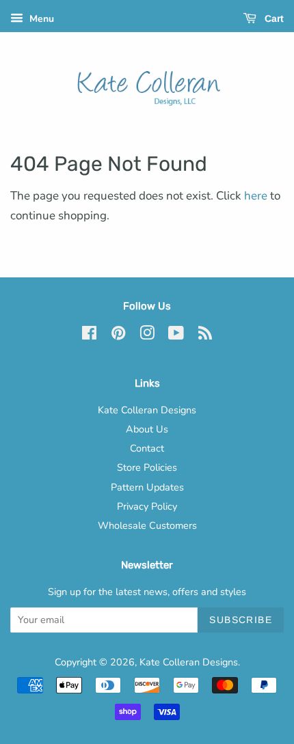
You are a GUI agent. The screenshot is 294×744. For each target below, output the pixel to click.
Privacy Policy (147, 506)
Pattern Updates (147, 487)
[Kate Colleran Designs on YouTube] (176, 335)
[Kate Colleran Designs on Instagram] (147, 335)
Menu (40, 18)
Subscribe (240, 619)
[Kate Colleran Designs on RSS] (205, 335)
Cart (273, 18)
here (255, 196)
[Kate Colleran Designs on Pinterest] (118, 335)
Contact (147, 448)
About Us (147, 429)
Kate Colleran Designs (147, 410)
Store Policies (147, 467)
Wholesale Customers (147, 525)
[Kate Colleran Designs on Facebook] (89, 335)
